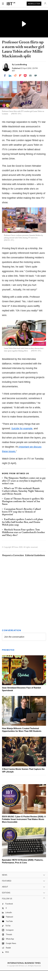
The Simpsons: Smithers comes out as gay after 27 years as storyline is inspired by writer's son (24, 481)
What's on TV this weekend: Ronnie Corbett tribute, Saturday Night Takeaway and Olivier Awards (23, 491)
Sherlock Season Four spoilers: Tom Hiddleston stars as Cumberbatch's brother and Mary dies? (23, 533)
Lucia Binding (21, 64)
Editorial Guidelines (35, 555)
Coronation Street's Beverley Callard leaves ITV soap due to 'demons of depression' (21, 512)
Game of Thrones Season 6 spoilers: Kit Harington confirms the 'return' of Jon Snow (23, 502)
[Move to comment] (35, 75)
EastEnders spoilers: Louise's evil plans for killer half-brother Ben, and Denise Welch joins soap (22, 522)
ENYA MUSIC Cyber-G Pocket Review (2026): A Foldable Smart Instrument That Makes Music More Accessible (24, 819)
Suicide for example (21, 428)
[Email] (30, 75)
